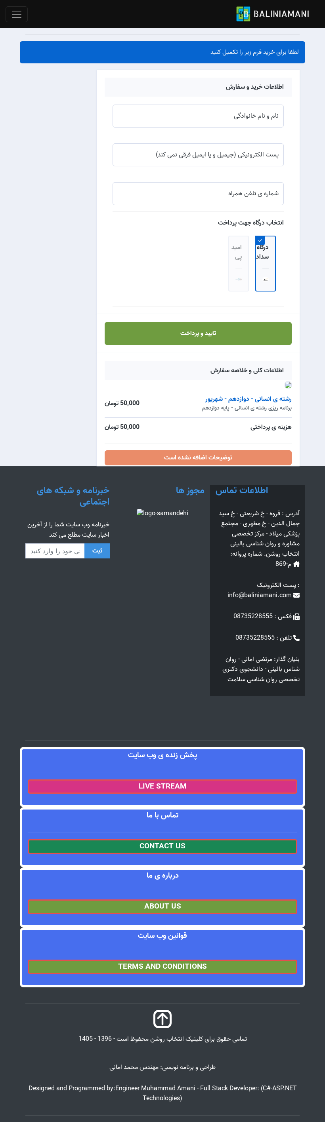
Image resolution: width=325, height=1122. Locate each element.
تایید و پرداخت (198, 333)
